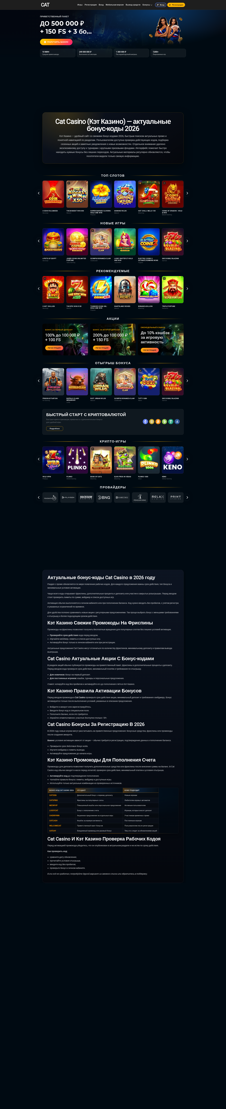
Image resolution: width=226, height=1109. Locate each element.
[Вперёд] (187, 193)
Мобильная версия (115, 5)
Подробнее (55, 428)
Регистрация (91, 5)
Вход (101, 5)
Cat (45, 4)
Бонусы (146, 5)
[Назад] (38, 193)
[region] (113, 198)
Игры (80, 5)
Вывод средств (133, 5)
